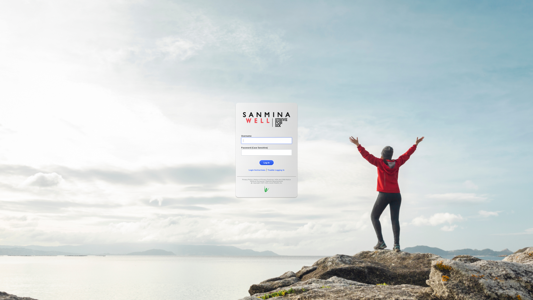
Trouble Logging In (275, 170)
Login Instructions (257, 170)
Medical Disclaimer (257, 181)
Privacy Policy (247, 179)
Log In (267, 162)
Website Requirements (274, 181)
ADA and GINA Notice (283, 179)
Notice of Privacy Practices (264, 179)
